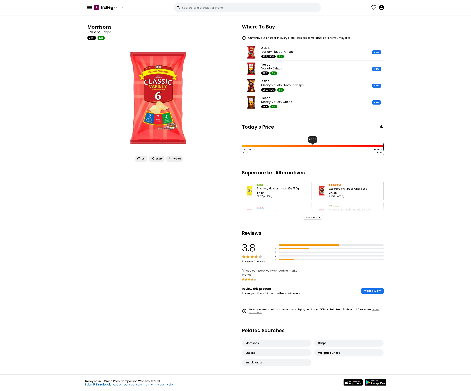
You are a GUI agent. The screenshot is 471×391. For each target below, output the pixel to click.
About (117, 384)
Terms (148, 384)
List (144, 158)
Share (159, 158)
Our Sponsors (133, 384)
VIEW (376, 52)
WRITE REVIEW (372, 291)
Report (177, 158)
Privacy (159, 384)
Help (170, 384)
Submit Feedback (98, 384)
